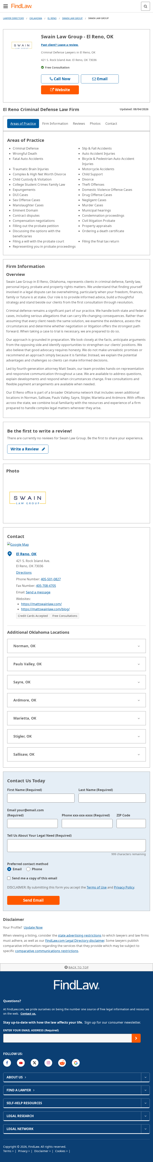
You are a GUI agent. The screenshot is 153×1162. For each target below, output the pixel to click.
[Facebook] (7, 1063)
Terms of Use (97, 887)
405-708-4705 (46, 585)
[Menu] (6, 6)
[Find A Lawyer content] (145, 1090)
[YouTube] (21, 1063)
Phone (37, 869)
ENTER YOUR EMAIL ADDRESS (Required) (31, 1030)
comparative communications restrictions (46, 951)
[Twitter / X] (34, 1063)
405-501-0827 (51, 579)
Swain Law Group (72, 18)
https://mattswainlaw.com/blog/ (45, 609)
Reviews (79, 123)
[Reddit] (62, 1063)
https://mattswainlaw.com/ (41, 604)
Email (17, 869)
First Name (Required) (24, 790)
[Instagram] (48, 1063)
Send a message (38, 592)
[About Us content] (145, 1077)
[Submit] (136, 1038)
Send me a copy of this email (34, 878)
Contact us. (28, 1013)
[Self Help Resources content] (145, 1103)
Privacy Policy (124, 887)
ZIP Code (123, 815)
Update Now (33, 927)
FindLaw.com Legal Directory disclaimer (74, 940)
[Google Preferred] (76, 1063)
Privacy (23, 1151)
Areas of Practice (23, 123)
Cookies (60, 1151)
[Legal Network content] (145, 1128)
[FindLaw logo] (23, 6)
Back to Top (79, 967)
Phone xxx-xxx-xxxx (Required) (86, 815)
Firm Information (55, 123)
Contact (111, 123)
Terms (7, 1151)
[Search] (145, 6)
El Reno (52, 18)
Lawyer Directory (13, 18)
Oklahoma (35, 18)
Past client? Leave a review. (59, 45)
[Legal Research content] (145, 1116)
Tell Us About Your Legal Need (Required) (39, 835)
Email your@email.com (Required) (25, 812)
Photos (95, 123)
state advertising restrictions (79, 935)
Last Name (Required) (95, 790)
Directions (24, 572)
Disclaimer (41, 1151)
